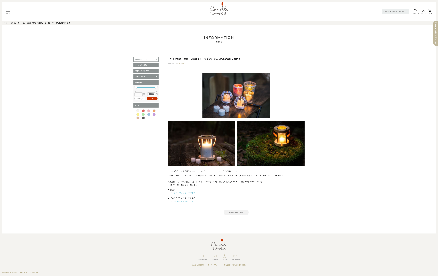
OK (152, 98)
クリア (140, 98)
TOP (6, 23)
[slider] (135, 87)
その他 (181, 63)
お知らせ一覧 (14, 23)
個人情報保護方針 (198, 265)
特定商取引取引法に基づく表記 (235, 265)
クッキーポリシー (214, 265)
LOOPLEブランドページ (183, 201)
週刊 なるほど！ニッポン (185, 192)
